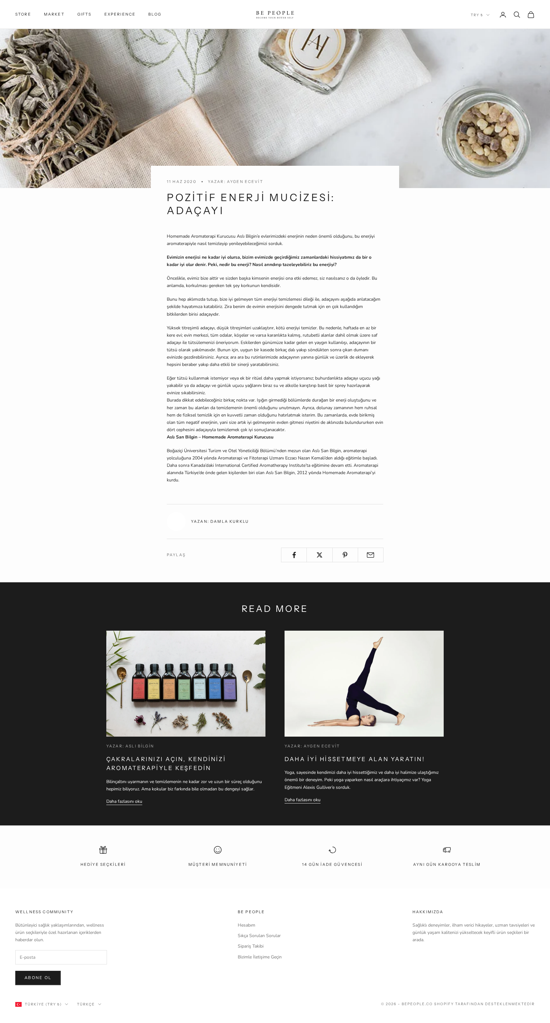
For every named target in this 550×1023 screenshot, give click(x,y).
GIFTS (84, 14)
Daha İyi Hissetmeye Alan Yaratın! (355, 759)
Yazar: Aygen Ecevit (235, 181)
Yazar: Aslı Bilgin (130, 746)
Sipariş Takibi (251, 946)
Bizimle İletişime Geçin (260, 957)
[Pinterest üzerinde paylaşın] (345, 555)
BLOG (154, 14)
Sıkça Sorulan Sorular (259, 936)
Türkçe (86, 1004)
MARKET (54, 14)
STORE (23, 14)
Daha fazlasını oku (124, 801)
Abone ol (38, 978)
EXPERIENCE (120, 14)
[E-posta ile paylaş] (370, 555)
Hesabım (246, 925)
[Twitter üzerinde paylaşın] (319, 555)
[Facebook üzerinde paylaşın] (294, 555)
